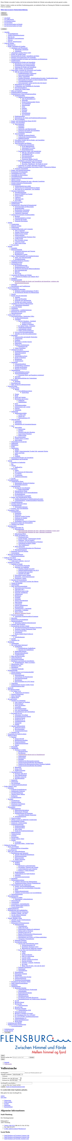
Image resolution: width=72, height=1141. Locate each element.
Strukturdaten (22, 757)
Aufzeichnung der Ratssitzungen (24, 677)
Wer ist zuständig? (20, 119)
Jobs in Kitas (18, 829)
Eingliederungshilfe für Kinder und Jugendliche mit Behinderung (29, 59)
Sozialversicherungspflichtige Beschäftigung (30, 762)
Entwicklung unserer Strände (23, 575)
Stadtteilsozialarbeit (23, 138)
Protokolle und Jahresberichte (23, 300)
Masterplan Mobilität (20, 988)
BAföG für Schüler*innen (18, 54)
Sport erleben (18, 440)
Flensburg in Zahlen (20, 750)
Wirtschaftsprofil (15, 900)
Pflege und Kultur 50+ (17, 527)
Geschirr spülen (26, 958)
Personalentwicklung (20, 708)
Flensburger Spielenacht (25, 132)
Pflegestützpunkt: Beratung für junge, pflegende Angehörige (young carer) (38, 530)
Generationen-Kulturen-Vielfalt (27, 543)
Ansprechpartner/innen (21, 730)
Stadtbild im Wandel (16, 564)
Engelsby (24, 108)
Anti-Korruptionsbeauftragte (19, 784)
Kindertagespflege (20, 116)
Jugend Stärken (19, 195)
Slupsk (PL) (21, 416)
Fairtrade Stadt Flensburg (18, 624)
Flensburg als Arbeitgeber (18, 700)
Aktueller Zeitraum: (6, 1074)
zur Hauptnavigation (10, 21)
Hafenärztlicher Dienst (21, 491)
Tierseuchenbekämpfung (21, 373)
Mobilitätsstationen (23, 996)
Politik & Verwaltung (10, 557)
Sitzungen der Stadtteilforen (26, 650)
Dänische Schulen (16, 226)
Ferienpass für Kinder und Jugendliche (25, 67)
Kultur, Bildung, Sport (10, 786)
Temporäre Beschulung (21, 221)
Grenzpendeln (15, 902)
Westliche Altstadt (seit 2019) (26, 569)
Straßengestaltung (20, 872)
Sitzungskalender (19, 675)
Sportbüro (10, 799)
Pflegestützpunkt (19, 529)
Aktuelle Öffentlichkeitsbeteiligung (24, 854)
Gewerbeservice (12, 850)
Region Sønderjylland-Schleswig (20, 905)
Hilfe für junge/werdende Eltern (23, 72)
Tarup (23, 106)
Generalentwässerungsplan (22, 877)
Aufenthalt (18, 319)
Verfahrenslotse (15, 203)
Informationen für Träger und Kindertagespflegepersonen (30, 118)
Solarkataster (21, 969)
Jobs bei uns (11, 37)
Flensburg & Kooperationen (19, 580)
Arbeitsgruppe (19, 594)
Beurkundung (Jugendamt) (22, 210)
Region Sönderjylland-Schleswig (24, 634)
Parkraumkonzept (23, 994)
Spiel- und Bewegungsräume (19, 586)
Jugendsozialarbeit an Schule (23, 218)
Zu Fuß (13, 478)
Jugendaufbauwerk (16, 264)
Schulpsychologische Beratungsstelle (21, 183)
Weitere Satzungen (20, 859)
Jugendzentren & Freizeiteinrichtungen (22, 178)
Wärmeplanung (19, 972)
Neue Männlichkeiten (21, 775)
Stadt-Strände (18, 602)
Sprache (13, 294)
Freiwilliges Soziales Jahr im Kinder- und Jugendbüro (30, 140)
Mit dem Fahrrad (19, 1002)
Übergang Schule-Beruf (17, 191)
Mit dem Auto (18, 1007)
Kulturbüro (11, 788)
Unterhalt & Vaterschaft (21, 213)
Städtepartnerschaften (21, 413)
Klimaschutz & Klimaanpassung (20, 923)
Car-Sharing (18, 473)
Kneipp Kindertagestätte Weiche (31, 102)
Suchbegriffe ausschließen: (8, 1083)
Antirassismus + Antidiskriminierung (21, 310)
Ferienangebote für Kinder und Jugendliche (23, 62)
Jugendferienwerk (20, 141)
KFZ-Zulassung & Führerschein (24, 472)
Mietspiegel (18, 767)
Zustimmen (4, 14)
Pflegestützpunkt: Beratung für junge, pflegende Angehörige (28, 181)
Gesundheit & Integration (18, 289)
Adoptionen (18, 51)
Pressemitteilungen (13, 33)
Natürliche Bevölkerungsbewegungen (28, 761)
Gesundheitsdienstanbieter (25, 81)
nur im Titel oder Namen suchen (12, 1085)
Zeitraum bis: (5, 1080)
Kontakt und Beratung (21, 367)
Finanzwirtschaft (19, 738)
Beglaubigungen (19, 253)
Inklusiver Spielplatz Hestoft (22, 613)
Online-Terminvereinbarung (26, 330)
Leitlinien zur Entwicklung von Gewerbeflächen (28, 892)
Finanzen (13, 737)
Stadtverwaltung (12, 735)
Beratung (17, 216)
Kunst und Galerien (20, 397)
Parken (17, 470)
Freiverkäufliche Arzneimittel (23, 495)
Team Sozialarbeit (20, 133)
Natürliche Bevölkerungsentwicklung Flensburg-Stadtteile (34, 764)
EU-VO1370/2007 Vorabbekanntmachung (26, 1016)
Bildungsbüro (11, 807)
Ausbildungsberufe (20, 721)
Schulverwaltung (16, 818)
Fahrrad (13, 465)
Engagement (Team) (13, 510)
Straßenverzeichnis (20, 770)
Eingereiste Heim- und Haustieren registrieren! (31, 375)
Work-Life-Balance (20, 705)
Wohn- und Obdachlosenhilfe (23, 257)
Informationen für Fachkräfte (23, 84)
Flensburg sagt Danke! (17, 524)
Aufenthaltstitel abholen (24, 329)
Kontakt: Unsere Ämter (14, 559)
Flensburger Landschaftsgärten (26, 865)
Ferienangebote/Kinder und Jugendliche (22, 457)
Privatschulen (15, 245)
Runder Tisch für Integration (19, 295)
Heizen (24, 951)
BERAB (17, 272)
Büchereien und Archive (21, 399)
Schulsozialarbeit (16, 184)
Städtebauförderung (13, 908)
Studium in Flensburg (28, 324)
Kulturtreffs (18, 410)
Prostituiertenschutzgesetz (22, 351)
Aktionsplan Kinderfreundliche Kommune (26, 616)
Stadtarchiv (21, 400)
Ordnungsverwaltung (17, 349)
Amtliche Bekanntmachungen (16, 35)
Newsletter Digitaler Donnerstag (27, 815)
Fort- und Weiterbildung (21, 710)
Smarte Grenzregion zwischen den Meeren (26, 581)
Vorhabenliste (15, 643)
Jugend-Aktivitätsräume (21, 600)
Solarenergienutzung (20, 978)
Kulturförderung (19, 519)
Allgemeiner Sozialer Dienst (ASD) (21, 52)
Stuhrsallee (25, 100)
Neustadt (24, 111)
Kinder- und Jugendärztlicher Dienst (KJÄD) (23, 121)
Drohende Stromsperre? (24, 967)
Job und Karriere (12, 699)
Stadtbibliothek (22, 402)
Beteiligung (18, 596)
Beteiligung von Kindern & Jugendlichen (22, 661)
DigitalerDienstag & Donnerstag (24, 813)
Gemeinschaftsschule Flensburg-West (25, 237)
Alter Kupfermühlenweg (28, 99)
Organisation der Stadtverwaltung (17, 734)
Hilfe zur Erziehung (16, 91)
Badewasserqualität (23, 489)
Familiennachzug (26, 322)
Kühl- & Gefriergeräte (28, 956)
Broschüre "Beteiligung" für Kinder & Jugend (34, 164)
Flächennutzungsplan (21, 856)
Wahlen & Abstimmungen (22, 345)
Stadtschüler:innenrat (20, 651)
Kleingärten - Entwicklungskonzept (24, 576)
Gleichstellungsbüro (16, 772)
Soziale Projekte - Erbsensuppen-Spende (29, 538)
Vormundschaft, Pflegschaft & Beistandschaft (23, 205)
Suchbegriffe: (4, 1072)
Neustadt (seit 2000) (23, 573)
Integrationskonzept (16, 313)
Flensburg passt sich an (24, 932)
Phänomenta (18, 422)
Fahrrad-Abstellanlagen (21, 605)
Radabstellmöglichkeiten (25, 993)
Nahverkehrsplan (23, 1005)
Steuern (17, 745)
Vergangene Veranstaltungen (26, 939)
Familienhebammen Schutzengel (27, 73)
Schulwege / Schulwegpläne (19, 823)
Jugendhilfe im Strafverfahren (19, 175)
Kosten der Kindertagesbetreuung (24, 831)
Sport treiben (18, 427)
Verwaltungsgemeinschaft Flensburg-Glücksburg (28, 627)
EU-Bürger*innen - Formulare (26, 326)
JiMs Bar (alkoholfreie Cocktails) (31, 152)
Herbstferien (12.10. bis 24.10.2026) (25, 64)
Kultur (13, 446)
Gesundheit (18, 707)
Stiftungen (17, 354)
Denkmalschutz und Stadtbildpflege (17, 910)
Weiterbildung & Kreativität (19, 441)
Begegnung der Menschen (18, 311)
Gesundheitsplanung (17, 502)
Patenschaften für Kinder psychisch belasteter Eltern (32, 79)
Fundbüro (17, 340)
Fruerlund (24, 110)
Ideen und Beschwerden (18, 656)
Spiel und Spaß (15, 419)
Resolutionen (18, 680)
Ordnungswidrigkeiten (21, 476)
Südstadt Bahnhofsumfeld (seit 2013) (28, 570)
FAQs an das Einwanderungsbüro (24, 332)
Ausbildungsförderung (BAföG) (20, 260)
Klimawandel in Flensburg (25, 931)
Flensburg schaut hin (20, 777)
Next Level (18, 273)
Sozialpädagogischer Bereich (23, 716)
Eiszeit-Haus (25, 392)
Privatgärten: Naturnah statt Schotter (28, 867)
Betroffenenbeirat (19, 778)
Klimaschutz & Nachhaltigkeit (19, 619)
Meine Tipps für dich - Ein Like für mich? (33, 966)
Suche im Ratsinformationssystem (15, 1086)
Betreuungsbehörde (16, 249)
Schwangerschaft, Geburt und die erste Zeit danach (32, 83)
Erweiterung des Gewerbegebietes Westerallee (27, 888)
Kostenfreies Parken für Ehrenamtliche (22, 522)
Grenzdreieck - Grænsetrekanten (20, 904)
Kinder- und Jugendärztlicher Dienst (21, 497)
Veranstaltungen (22, 926)
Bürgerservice (11, 45)
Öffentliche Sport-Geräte (21, 591)
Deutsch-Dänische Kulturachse (19, 912)
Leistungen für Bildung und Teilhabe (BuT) (27, 276)
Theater (17, 394)
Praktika (17, 724)
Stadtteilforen (18, 646)
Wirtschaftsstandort (13, 896)
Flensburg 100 (15, 732)
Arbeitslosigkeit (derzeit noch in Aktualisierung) (31, 754)
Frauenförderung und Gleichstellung (25, 711)
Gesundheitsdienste (13, 480)
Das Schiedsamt (15, 783)
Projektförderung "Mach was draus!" (32, 162)
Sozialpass (14, 278)
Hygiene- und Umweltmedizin (19, 508)
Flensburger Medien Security (30, 159)
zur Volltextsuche (9, 19)
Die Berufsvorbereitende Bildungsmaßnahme (27, 268)
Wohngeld (14, 284)
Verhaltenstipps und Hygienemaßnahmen (26, 492)
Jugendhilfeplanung (16, 176)
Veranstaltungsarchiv (20, 816)
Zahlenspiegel (22, 756)
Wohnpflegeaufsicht (20, 353)
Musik (16, 395)
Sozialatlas (14, 248)
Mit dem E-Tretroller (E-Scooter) (24, 1013)
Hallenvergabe (22, 435)
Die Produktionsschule (21, 265)
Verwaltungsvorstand (13, 689)
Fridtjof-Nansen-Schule (21, 233)
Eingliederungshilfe (16, 280)
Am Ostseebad (26, 114)
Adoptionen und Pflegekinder (19, 48)
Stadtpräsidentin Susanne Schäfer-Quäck (22, 684)
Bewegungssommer (20, 437)
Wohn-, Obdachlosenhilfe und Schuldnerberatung (25, 256)
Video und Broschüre (21, 299)
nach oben (3, 1097)
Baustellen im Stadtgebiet (18, 462)
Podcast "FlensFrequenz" (15, 41)
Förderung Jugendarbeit (21, 168)
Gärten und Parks (19, 453)
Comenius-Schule (20, 241)
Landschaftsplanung (16, 861)
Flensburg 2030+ (16, 921)
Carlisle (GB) (22, 415)
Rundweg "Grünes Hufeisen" (26, 870)
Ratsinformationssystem (17, 686)
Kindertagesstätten (20, 95)
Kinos (16, 403)
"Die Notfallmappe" (23, 545)
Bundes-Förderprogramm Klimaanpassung (30, 934)
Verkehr (10, 461)
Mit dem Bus (18, 1004)
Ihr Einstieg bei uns (16, 713)
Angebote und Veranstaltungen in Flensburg (30, 542)
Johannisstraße (26, 105)
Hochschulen (15, 837)
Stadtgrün (17, 864)
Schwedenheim (26, 113)
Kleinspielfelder (19, 607)
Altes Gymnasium (20, 230)
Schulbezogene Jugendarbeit (26, 145)
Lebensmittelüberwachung (22, 372)
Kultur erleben (15, 388)
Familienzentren (15, 60)
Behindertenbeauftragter (18, 556)
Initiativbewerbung (20, 727)
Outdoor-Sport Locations (22, 438)
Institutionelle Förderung (18, 791)
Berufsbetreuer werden (21, 254)
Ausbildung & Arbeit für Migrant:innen (22, 303)
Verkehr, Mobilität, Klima (15, 918)
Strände (17, 449)
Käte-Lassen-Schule (20, 243)
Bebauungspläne (19, 858)
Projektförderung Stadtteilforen (26, 648)
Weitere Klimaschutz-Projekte (23, 977)
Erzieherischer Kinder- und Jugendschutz (29, 151)
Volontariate (18, 723)
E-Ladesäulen (18, 475)
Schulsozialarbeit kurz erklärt (23, 186)
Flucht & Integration (13, 287)
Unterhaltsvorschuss (16, 202)
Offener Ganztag (16, 179)
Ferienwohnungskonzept (21, 891)
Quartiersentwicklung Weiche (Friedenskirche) (28, 883)
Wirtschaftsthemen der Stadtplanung (21, 885)
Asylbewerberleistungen (21, 318)
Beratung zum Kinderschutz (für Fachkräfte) (23, 57)
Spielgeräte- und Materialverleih (27, 129)
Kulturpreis (14, 796)
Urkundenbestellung (20, 364)
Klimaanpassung (19, 924)
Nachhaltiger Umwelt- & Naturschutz (25, 521)
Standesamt (14, 362)
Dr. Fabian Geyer (16, 691)
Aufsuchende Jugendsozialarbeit (27, 137)
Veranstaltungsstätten (20, 405)
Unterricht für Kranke (21, 219)
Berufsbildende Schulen (17, 821)
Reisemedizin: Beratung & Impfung (25, 483)
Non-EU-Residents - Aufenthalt (27, 321)
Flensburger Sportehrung (18, 804)
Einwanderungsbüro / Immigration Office (22, 316)
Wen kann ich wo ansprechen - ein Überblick (27, 189)
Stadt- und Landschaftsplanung (16, 851)
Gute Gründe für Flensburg (22, 702)
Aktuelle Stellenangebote (18, 726)
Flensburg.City (15, 640)
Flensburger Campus (20, 578)
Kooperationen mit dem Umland (20, 626)
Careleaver (18, 197)
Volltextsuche (8, 1064)
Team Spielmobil (19, 124)
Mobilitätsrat (14, 667)
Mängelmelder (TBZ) (17, 664)
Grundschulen (15, 224)
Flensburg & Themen (14, 562)
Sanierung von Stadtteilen (22, 567)
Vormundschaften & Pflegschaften (24, 206)
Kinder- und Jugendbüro (18, 122)
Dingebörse (18, 515)
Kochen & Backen (27, 954)
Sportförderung (15, 800)
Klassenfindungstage (27, 149)
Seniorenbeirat (15, 553)
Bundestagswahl (22, 346)
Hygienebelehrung (20, 494)
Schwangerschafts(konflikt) (25, 75)
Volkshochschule (16, 834)
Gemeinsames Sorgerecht (22, 211)
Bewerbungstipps (19, 729)
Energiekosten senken (21, 942)
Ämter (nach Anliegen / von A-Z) (20, 561)
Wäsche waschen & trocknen (30, 959)
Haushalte (21, 759)
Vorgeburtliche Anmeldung (22, 365)
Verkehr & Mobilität (16, 583)
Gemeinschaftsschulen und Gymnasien (22, 229)
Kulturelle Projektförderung (19, 789)
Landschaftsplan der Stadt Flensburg (25, 873)
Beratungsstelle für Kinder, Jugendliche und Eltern (25, 56)
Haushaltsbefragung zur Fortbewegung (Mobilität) (32, 999)
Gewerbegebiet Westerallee (22, 565)
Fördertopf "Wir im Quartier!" (26, 540)
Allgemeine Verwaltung (21, 715)
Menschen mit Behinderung (15, 554)
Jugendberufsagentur (20, 192)
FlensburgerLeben (23, 537)
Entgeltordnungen (20, 637)
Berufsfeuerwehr (16, 383)
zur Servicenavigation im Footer (13, 26)
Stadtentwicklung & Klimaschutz (17, 1024)
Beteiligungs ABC (16, 665)
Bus (12, 464)
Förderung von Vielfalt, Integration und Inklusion (32, 165)
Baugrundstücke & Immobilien (19, 848)
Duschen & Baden (27, 961)
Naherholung (15, 448)
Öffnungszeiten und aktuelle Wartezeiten (26, 337)
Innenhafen (14, 878)
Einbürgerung (18, 338)
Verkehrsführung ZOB (24, 1010)
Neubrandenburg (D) (24, 418)
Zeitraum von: (6, 1078)
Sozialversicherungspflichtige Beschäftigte (30, 765)
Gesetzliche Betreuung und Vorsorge (25, 251)
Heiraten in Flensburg (21, 368)
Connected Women (16, 307)
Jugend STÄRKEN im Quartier (23, 194)
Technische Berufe (20, 718)
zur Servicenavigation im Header (13, 24)
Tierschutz (17, 376)
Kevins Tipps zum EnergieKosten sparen (29, 950)
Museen (17, 389)
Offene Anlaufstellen (24, 76)
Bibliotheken (14, 445)
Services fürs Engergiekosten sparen (28, 943)
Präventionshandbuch (21, 87)
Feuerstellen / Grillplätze (21, 610)
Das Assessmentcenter (21, 270)
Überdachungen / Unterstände (23, 608)
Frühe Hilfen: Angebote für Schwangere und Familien (26, 70)
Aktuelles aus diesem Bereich (26, 135)
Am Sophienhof (26, 103)
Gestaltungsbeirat (19, 654)
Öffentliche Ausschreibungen (16, 38)
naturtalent (18, 875)
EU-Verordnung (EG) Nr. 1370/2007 (25, 1015)
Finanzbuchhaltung (20, 742)
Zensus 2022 (18, 769)
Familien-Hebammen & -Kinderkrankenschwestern (29, 499)
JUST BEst (18, 200)
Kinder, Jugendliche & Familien (16, 46)
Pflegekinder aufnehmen (21, 49)
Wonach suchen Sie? (6, 1057)
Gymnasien (18, 842)
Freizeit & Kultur (12, 386)
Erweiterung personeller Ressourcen (28, 997)
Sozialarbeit (14, 308)
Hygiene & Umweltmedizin (22, 488)
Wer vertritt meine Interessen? (19, 645)
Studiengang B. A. (20, 719)
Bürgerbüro (14, 335)
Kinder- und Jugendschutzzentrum (20, 170)
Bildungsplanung (16, 808)
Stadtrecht (14, 635)
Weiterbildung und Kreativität (19, 459)
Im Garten (24, 964)
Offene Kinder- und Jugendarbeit (24, 68)
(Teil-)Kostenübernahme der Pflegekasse (29, 548)
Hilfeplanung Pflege (20, 534)
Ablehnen (3, 13)
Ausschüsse (14, 683)
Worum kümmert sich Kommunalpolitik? (22, 672)
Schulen (10, 222)
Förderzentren (15, 227)
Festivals (17, 408)
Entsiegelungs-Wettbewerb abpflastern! (29, 929)
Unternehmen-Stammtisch (22, 305)
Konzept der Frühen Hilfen (22, 89)
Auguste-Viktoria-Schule (22, 232)
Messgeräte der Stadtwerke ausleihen (32, 948)
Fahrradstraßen (22, 991)
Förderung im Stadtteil (21, 518)
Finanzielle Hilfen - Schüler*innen (24, 843)
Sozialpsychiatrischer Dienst (19, 503)
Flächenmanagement (17, 894)
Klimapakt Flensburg (20, 940)
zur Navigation (8, 22)
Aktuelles (6, 32)
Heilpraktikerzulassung (21, 484)
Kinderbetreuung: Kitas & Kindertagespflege (23, 94)
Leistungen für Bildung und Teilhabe (21, 275)
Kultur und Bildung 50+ (21, 535)
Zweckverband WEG (21, 630)
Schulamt (13, 835)
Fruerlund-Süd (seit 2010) (25, 572)
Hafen (16, 889)
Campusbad (18, 421)
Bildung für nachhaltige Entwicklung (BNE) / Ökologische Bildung (37, 167)
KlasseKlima (18, 975)
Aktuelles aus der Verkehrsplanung (21, 919)
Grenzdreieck (18, 632)
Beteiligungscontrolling (21, 740)
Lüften (23, 953)
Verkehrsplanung (16, 986)
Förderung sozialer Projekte (22, 516)
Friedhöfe (17, 456)
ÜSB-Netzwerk (19, 199)
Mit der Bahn (18, 1021)
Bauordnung (14, 380)
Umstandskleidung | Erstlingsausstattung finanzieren (29, 500)
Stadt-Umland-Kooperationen (19, 983)
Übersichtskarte (19, 704)
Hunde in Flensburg (20, 357)
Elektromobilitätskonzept (22, 1019)
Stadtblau (17, 862)
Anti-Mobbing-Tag (27, 154)
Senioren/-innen (12, 526)
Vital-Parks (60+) (19, 589)
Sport (12, 426)
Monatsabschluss (23, 751)
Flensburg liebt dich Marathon (26, 432)
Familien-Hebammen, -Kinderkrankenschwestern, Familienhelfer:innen (38, 78)
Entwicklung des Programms (23, 588)
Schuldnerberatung (20, 259)
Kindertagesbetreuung (17, 824)
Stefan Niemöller (16, 696)
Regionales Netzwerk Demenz (19, 551)
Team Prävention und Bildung (23, 143)
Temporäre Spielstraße (17, 669)
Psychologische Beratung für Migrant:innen (27, 292)
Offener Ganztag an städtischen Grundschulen (24, 819)
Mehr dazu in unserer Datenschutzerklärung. (14, 9)
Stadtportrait (14, 411)
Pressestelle (14, 746)
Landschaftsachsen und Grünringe (27, 869)
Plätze (16, 454)
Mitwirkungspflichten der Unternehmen (26, 378)
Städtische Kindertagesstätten (26, 97)
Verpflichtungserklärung (25, 327)
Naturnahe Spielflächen (21, 592)
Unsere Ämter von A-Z (14, 314)
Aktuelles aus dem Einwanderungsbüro (26, 334)
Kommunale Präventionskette (19, 172)
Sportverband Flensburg (25, 434)
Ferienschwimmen (16, 805)
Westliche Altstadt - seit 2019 (19, 913)
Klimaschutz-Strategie (21, 973)
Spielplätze (21, 127)
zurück (2, 1096)
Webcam (10, 40)
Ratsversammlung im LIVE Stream (24, 681)
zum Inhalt (7, 18)
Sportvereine (21, 429)
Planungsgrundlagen (17, 621)
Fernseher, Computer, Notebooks (31, 962)
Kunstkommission (16, 797)
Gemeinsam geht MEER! (15, 1023)
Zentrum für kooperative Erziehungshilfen (23, 214)
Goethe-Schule (19, 238)
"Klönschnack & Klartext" (22, 692)
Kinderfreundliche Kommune (19, 92)
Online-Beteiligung (16, 657)
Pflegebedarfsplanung (21, 549)
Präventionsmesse (27, 157)
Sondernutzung (19, 361)
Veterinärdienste (15, 370)
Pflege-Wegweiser (20, 546)
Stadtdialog (14, 985)
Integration (14, 618)
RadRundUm (18, 467)
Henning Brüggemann (17, 694)
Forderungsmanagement (21, 743)
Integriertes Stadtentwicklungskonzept (25, 623)
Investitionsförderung (17, 792)
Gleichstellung (15, 584)
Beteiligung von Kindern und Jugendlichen (30, 160)
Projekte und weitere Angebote (23, 302)
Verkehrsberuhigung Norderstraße (27, 989)
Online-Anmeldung (20, 348)
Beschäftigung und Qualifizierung (20, 286)
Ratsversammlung (16, 673)
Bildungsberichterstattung (22, 810)
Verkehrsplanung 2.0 (20, 1018)
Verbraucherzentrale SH (28, 945)
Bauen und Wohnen (13, 846)
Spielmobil (21, 126)
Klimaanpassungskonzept (25, 935)
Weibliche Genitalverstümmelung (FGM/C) (27, 291)
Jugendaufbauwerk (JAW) (18, 173)
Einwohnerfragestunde (17, 659)
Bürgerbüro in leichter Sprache (23, 341)
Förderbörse (18, 513)
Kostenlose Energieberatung (22, 980)
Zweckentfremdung (16, 1026)
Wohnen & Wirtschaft (10, 845)
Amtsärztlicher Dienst (17, 481)
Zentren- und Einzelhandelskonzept (24, 886)
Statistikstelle (14, 748)
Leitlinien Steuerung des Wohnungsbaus (26, 881)
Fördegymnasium (19, 235)
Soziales (10, 246)
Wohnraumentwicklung (17, 880)
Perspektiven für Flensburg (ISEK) (21, 981)
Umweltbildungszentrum (25, 391)
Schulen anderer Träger (17, 838)
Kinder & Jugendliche (17, 615)
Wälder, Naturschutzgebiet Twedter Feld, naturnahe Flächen (31, 451)
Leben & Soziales (9, 43)
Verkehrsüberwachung (21, 356)
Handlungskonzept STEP (22, 267)
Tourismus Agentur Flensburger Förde (25, 629)
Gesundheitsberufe (16, 505)
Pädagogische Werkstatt (21, 811)
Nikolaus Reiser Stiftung (18, 794)
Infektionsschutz (15, 486)
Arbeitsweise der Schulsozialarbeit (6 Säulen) (27, 187)
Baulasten (17, 381)
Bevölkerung (21, 753)
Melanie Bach (15, 697)
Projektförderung (16, 511)
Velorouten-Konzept (20, 1012)
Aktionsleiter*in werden (28, 148)
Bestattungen (18, 359)
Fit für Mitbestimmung (28, 146)
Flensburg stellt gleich (21, 773)
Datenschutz (18, 343)
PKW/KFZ (14, 468)
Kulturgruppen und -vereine (22, 407)
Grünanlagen (18, 603)
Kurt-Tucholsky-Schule (21, 240)
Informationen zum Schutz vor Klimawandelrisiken (32, 937)
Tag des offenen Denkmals (18, 915)
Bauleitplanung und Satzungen (19, 853)
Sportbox (20, 430)
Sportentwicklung (16, 802)
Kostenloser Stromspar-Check (30, 946)
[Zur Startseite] (36, 1054)
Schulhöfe (17, 597)
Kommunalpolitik (12, 670)
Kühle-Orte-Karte (23, 927)
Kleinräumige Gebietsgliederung (24, 899)
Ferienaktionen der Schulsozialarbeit (25, 65)
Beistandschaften (19, 208)
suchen (3, 1086)
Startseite (6, 1062)
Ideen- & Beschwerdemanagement (20, 384)
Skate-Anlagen (19, 611)
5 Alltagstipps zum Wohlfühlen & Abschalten (27, 86)
